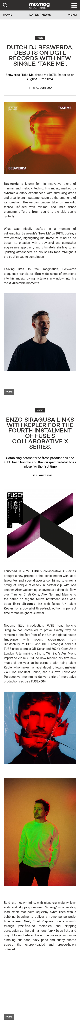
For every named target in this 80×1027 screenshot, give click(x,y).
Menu (72, 14)
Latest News (40, 14)
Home (7, 14)
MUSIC (40, 38)
